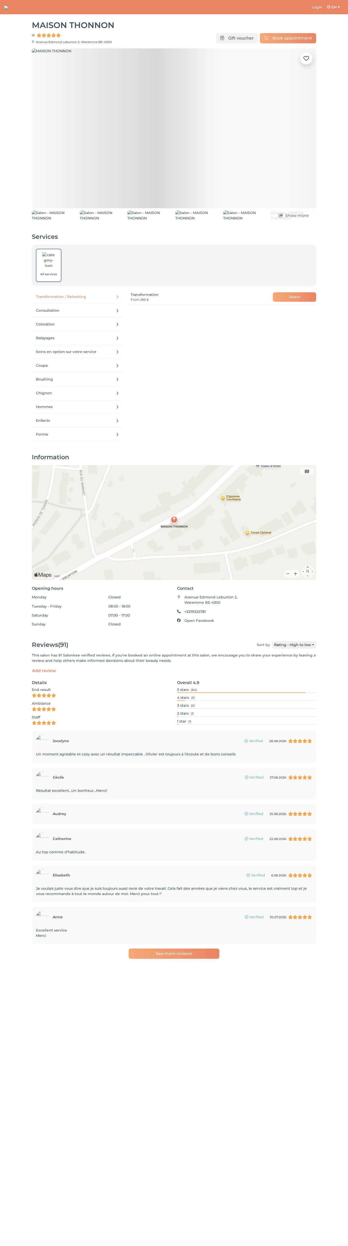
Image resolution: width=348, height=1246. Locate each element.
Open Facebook (199, 643)
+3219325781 (195, 635)
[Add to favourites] (306, 58)
